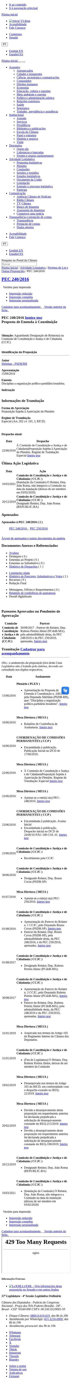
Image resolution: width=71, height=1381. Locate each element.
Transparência (25, 220)
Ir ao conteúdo (17, 4)
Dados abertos (25, 227)
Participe (22, 189)
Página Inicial (10, 267)
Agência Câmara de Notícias (34, 196)
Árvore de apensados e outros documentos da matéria (33, 538)
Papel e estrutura (26, 135)
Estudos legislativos (28, 176)
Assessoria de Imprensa (31, 210)
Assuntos (14, 67)
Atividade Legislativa (22, 159)
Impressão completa (21, 297)
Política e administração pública (35, 97)
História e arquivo (27, 138)
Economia (23, 87)
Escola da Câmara (27, 132)
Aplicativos (16, 1372)
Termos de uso (18, 1369)
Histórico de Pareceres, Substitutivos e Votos (35, 576)
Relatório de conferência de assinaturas (32, 593)
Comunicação (17, 193)
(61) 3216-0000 (53, 1319)
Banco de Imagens (28, 206)
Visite (20, 142)
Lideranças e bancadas (30, 152)
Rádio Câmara (25, 200)
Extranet (14, 1376)
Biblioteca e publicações (31, 128)
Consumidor (24, 80)
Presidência (23, 125)
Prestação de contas (28, 223)
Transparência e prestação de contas (30, 217)
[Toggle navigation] (19, 61)
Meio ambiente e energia (31, 94)
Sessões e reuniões (28, 172)
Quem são (23, 149)
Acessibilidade (18, 24)
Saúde (20, 104)
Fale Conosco (17, 27)
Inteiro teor (33, 318)
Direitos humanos (27, 84)
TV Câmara (24, 203)
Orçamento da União (29, 179)
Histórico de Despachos (23, 566)
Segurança (23, 108)
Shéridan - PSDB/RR (14, 363)
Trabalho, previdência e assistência (37, 111)
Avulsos (14, 553)
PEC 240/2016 (15, 279)
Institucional (16, 115)
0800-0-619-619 (40, 1315)
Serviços (22, 121)
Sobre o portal (17, 1366)
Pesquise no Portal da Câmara (19, 260)
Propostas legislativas (29, 162)
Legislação (23, 183)
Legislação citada (19, 573)
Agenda (21, 118)
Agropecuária (25, 70)
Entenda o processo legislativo (35, 186)
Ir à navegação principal (23, 8)
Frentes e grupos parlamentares (35, 155)
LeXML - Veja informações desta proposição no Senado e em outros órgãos (35, 1288)
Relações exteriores (28, 101)
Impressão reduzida (20, 293)
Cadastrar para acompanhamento (22, 306)
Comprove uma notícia (30, 213)
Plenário (22, 166)
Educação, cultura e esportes (34, 91)
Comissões (23, 169)
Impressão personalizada (23, 300)
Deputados (15, 145)
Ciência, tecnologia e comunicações (38, 77)
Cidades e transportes (29, 74)
